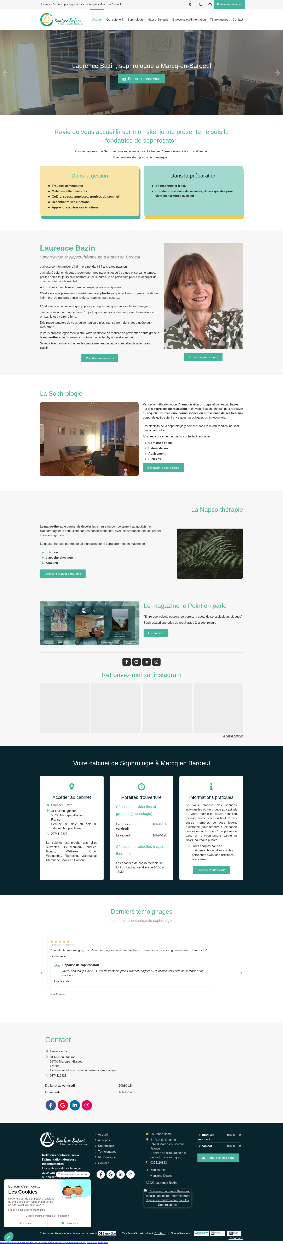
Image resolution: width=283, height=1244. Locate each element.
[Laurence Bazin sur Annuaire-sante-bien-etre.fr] (201, 1233)
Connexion (236, 1238)
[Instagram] (156, 662)
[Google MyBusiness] (136, 662)
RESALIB (159, 1233)
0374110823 (59, 833)
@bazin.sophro (233, 736)
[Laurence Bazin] (61, 26)
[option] (141, 72)
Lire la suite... (59, 965)
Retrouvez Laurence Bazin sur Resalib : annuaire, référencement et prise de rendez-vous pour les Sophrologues (54, 1242)
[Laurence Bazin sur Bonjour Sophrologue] (217, 1233)
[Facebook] (126, 662)
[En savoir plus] (210, 553)
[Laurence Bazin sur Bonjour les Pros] (234, 1233)
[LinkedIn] (146, 662)
